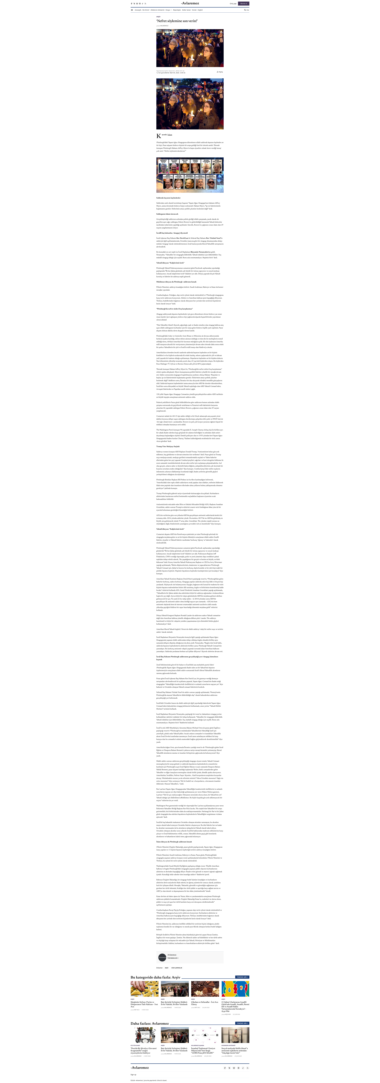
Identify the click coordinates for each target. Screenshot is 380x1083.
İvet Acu (136, 1010)
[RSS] (145, 3)
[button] (168, 10)
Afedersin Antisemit (228, 1045)
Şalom (169, 135)
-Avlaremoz (139, 1080)
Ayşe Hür (228, 1014)
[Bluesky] (137, 3)
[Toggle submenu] (171, 10)
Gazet (165, 1080)
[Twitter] (134, 3)
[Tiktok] (142, 3)
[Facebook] (131, 3)
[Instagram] (140, 3)
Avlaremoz (164, 26)
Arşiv (158, 17)
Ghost (159, 1080)
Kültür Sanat (135, 1045)
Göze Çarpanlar (176, 968)
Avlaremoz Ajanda (197, 1045)
